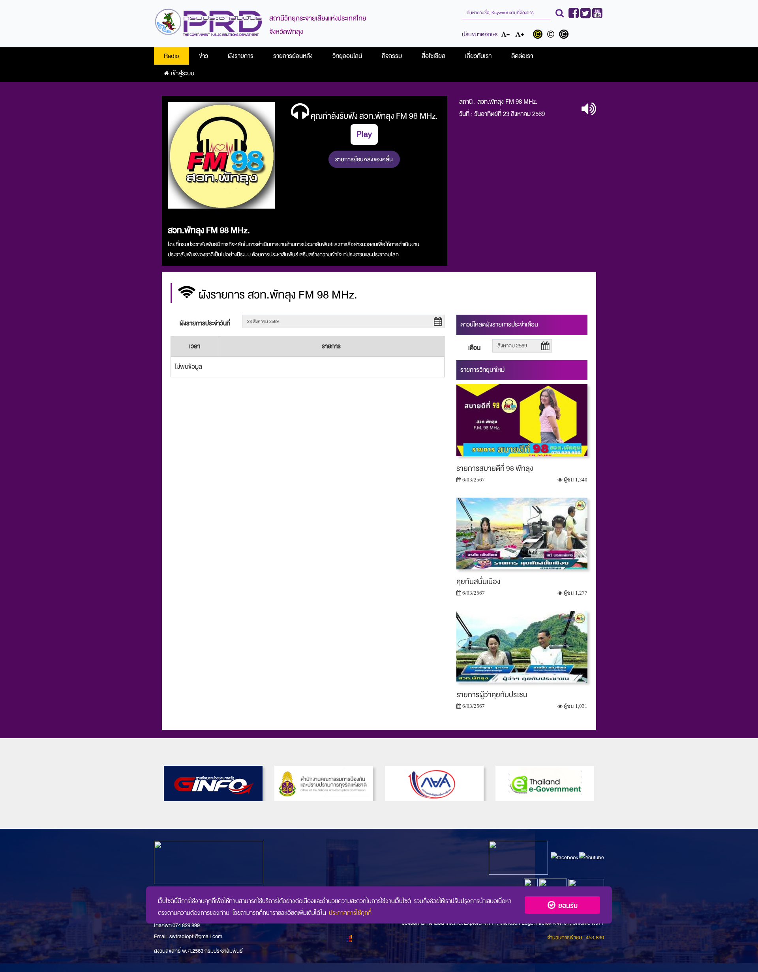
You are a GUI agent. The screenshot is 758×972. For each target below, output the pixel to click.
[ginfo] (213, 783)
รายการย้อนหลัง (293, 56)
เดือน (474, 347)
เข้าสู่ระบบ (182, 73)
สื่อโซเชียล (433, 56)
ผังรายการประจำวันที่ (205, 323)
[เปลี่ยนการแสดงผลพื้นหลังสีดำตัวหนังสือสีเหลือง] (539, 35)
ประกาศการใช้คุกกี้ (350, 911)
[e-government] (544, 783)
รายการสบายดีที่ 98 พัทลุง (494, 468)
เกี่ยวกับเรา (478, 56)
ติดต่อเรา (522, 56)
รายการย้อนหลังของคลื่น (364, 159)
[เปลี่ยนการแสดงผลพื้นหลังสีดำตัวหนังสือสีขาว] (564, 35)
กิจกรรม (392, 56)
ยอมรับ (566, 905)
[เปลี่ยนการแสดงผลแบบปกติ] (552, 35)
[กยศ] (434, 783)
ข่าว (203, 56)
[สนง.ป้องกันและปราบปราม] (323, 783)
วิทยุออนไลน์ (347, 56)
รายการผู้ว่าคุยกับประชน (491, 694)
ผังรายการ (240, 56)
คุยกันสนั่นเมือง (478, 581)
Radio (171, 56)
